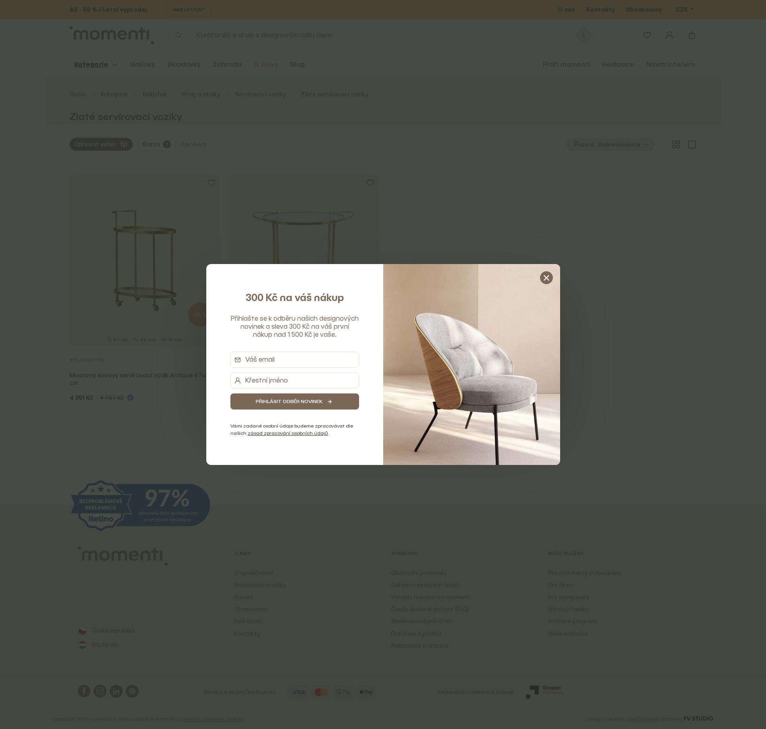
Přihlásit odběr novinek (289, 401)
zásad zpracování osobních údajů (288, 433)
